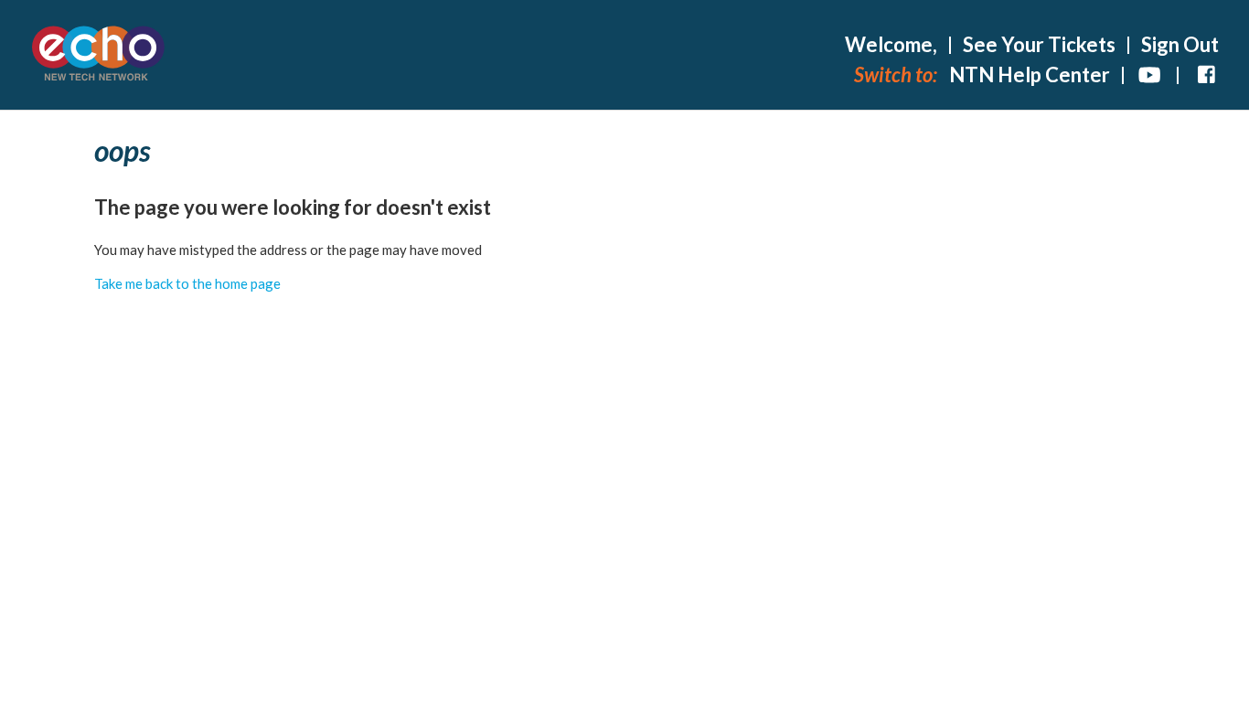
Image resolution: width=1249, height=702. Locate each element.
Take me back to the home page (187, 283)
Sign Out (1180, 44)
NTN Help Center (1029, 74)
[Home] (98, 55)
